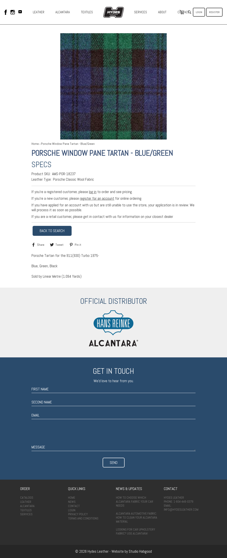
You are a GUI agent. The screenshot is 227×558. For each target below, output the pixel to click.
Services (26, 514)
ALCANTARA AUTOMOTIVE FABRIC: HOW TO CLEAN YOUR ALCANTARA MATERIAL (136, 517)
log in (92, 191)
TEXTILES (87, 12)
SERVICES (140, 12)
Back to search (52, 230)
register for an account (97, 198)
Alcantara (27, 506)
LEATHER (38, 12)
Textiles (26, 510)
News (72, 502)
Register (214, 12)
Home (35, 144)
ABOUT (162, 12)
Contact (74, 506)
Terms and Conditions (83, 518)
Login (199, 12)
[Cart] (182, 12)
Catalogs (26, 498)
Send (113, 462)
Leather (25, 502)
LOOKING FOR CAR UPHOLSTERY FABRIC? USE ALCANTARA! (135, 531)
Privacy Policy (78, 514)
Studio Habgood (140, 551)
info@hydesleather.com (181, 510)
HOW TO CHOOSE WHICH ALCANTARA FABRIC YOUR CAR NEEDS (134, 502)
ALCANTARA (62, 12)
